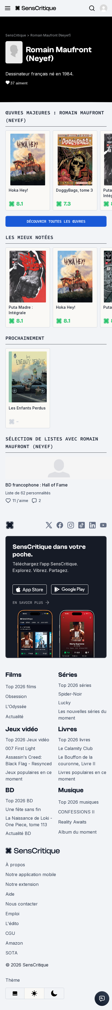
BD (9, 790)
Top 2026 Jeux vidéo (27, 739)
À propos (15, 864)
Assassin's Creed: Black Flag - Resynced (28, 760)
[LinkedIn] (92, 527)
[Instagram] (70, 527)
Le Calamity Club (75, 748)
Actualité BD (18, 833)
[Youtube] (103, 527)
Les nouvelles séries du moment (82, 715)
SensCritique (15, 35)
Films (13, 674)
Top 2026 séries (74, 685)
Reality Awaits (72, 822)
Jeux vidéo (21, 729)
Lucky (64, 702)
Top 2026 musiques (78, 802)
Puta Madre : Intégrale (21, 310)
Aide (9, 894)
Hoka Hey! (18, 190)
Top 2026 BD (19, 800)
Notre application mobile (30, 874)
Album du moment (77, 832)
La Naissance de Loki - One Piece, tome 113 (28, 821)
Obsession (16, 696)
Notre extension (22, 884)
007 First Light (20, 748)
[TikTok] (81, 527)
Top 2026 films (20, 686)
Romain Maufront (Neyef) (50, 35)
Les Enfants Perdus (27, 408)
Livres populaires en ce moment (82, 776)
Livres (67, 729)
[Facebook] (60, 527)
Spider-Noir (70, 694)
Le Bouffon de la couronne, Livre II (76, 760)
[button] (103, 8)
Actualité (14, 716)
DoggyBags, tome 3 (74, 190)
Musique (70, 790)
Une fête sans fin (23, 809)
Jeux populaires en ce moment (28, 776)
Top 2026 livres (74, 739)
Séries (67, 674)
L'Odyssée (15, 706)
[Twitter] (49, 527)
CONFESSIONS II (76, 812)
